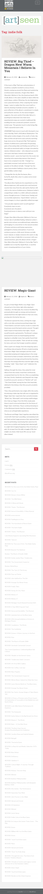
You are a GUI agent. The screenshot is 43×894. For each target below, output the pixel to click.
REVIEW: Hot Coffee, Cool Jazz (15, 668)
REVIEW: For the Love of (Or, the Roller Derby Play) (21, 487)
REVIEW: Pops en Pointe (13, 574)
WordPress (32, 892)
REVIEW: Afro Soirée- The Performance (18, 789)
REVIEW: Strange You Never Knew (16, 582)
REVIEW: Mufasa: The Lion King (15, 770)
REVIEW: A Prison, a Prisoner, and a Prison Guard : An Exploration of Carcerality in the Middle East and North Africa (21, 700)
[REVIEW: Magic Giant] (21, 272)
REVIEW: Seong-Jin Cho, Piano (15, 590)
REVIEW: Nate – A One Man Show (16, 724)
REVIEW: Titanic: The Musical (14, 507)
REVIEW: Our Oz (10, 491)
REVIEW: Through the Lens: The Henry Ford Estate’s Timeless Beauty (19, 857)
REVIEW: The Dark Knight (13, 527)
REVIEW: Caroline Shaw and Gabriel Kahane (19, 734)
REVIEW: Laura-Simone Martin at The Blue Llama (21, 684)
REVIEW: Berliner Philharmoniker (15, 779)
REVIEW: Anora (10, 827)
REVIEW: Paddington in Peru (14, 519)
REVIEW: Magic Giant (20, 290)
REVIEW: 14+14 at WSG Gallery (15, 663)
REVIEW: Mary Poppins (12, 672)
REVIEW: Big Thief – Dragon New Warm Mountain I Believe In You (19, 66)
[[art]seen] (9, 2)
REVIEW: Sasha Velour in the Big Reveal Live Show (21, 716)
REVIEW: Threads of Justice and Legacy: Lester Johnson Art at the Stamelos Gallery (20, 863)
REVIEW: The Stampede (13, 712)
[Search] (36, 449)
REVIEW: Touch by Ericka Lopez (15, 872)
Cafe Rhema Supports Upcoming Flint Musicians (20, 536)
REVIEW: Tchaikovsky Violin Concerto (17, 659)
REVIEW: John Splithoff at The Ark (16, 578)
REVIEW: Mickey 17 (11, 595)
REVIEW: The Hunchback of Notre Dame (18, 523)
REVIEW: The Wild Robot (13, 499)
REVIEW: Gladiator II (12, 760)
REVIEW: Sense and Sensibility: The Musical (19, 611)
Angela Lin (23, 296)
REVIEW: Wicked (10, 774)
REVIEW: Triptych (11, 540)
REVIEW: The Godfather (13, 629)
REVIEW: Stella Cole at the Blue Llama (17, 817)
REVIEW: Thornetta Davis (13, 742)
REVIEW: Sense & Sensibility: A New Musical (19, 511)
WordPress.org (10, 473)
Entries (8, 465)
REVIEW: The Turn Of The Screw (16, 570)
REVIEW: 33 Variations (12, 805)
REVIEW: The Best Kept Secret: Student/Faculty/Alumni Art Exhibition (17, 729)
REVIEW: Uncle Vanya (12, 813)
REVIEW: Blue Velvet (12, 752)
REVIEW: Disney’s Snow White (15, 495)
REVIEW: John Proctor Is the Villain (16, 797)
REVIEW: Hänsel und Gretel (14, 801)
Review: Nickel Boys (11, 566)
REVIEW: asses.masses (12, 515)
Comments (10, 469)
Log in (7, 461)
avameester (23, 77)
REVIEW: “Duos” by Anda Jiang (15, 852)
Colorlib (20, 892)
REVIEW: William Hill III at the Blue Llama (18, 831)
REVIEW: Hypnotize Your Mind (15, 793)
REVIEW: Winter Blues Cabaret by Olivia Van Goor (21, 680)
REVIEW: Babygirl (10, 738)
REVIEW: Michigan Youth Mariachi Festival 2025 (20, 603)
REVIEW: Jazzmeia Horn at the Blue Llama (18, 615)
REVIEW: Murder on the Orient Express (18, 876)
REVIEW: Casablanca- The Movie (15, 625)
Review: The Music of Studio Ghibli (16, 554)
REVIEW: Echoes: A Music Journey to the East (20, 633)
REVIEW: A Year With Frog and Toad (17, 607)
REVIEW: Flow (9, 637)
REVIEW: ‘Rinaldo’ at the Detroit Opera (17, 655)
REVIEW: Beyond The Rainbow (15, 550)
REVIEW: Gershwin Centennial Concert (18, 645)
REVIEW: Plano (10, 843)
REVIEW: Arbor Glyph (12, 868)
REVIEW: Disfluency (11, 756)
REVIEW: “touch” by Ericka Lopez (15, 839)
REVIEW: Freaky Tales (12, 586)
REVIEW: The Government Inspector (17, 562)
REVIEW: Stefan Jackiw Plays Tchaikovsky (18, 558)
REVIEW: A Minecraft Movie (14, 503)
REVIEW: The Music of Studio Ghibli (16, 641)
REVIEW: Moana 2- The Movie (15, 720)
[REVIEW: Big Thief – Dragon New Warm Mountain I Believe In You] (21, 47)
